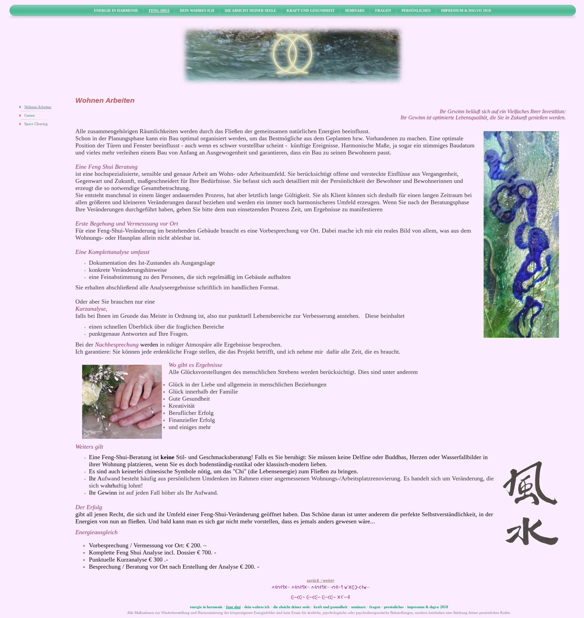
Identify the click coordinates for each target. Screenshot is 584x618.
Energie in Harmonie (116, 11)
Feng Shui (159, 11)
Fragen (383, 11)
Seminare (355, 11)
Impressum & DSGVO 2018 (466, 11)
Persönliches (416, 11)
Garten (29, 115)
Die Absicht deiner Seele (250, 11)
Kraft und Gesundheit (311, 11)
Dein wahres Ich (197, 11)
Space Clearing (36, 124)
